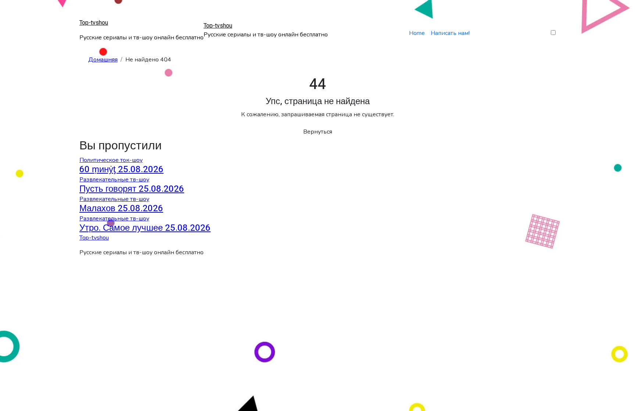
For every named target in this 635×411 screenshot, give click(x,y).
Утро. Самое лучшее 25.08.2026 (145, 228)
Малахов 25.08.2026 (121, 208)
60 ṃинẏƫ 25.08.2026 (121, 169)
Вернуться (317, 132)
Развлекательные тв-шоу (114, 180)
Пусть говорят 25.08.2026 (131, 189)
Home (417, 33)
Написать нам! (450, 33)
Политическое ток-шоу (111, 160)
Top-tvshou (93, 22)
